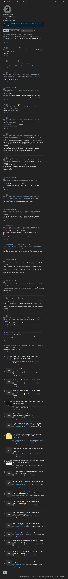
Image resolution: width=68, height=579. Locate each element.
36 (14, 456)
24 (14, 567)
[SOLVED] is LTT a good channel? (34, 332)
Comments (12, 30)
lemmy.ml (14, 404)
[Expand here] (9, 358)
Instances (47, 576)
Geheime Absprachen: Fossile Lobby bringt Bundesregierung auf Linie (17, 76)
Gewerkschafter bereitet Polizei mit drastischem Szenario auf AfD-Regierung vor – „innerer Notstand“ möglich (21, 181)
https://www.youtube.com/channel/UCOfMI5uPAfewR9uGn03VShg (19, 217)
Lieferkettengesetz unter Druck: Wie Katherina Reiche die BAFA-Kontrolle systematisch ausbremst (21, 91)
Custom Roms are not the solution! (10, 36)
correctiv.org (14, 439)
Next (5, 572)
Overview (6, 30)
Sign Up (62, 1)
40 (14, 397)
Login (58, 1)
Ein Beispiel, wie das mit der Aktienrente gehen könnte (14, 137)
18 (14, 409)
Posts (18, 30)
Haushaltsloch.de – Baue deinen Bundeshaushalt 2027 (14, 319)
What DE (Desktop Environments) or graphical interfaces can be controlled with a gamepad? (22, 246)
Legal (43, 576)
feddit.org (14, 359)
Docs (51, 576)
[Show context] (19, 37)
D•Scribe (8, 2)
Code (55, 576)
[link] (22, 37)
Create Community (30, 1)
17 (14, 375)
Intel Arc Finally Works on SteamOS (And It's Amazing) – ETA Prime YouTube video (20, 106)
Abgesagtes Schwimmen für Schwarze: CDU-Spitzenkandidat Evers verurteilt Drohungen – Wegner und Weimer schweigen (21, 122)
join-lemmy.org (60, 576)
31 (14, 419)
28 (14, 487)
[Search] (55, 2)
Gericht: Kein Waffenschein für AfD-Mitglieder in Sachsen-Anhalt (16, 198)
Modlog (39, 576)
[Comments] (9, 370)
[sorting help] (34, 30)
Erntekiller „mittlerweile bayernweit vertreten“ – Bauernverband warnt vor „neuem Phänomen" (22, 228)
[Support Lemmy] (37, 2)
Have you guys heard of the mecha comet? (12, 63)
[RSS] (36, 30)
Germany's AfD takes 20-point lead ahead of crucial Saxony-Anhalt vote (18, 300)
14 (14, 476)
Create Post (22, 1)
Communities (15, 1)
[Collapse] (4, 35)
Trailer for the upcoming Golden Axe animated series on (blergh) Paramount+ (19, 49)
